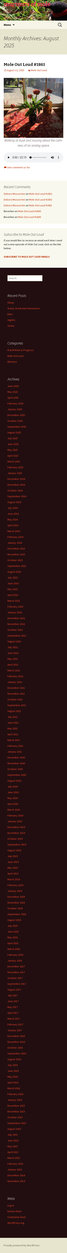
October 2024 (15, 490)
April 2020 (12, 804)
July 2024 (12, 508)
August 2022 (14, 641)
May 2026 (12, 392)
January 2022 (14, 682)
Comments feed (16, 1217)
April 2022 (12, 664)
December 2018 (16, 896)
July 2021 (12, 717)
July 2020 (12, 786)
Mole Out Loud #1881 (40, 205)
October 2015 (15, 1117)
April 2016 (12, 1082)
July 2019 (12, 856)
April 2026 (12, 397)
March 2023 (13, 600)
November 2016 (16, 1042)
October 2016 (15, 1047)
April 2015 (12, 1152)
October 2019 (15, 838)
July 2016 (12, 1065)
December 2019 (16, 827)
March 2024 (13, 531)
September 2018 (16, 914)
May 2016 (12, 1076)
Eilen (10, 314)
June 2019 (13, 862)
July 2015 (12, 1134)
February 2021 (15, 746)
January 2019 (14, 891)
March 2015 (13, 1158)
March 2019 (13, 879)
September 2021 (16, 705)
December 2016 (16, 1036)
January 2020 (14, 821)
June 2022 (13, 653)
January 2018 (14, 960)
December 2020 (16, 757)
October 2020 (15, 769)
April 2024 (12, 525)
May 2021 (12, 728)
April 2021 (12, 734)
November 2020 (16, 763)
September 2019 (16, 844)
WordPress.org (15, 1223)
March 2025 (13, 461)
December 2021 (16, 687)
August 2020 (14, 780)
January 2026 (14, 409)
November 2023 (16, 554)
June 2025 (13, 444)
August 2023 (14, 571)
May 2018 (12, 937)
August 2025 (14, 432)
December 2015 (16, 1105)
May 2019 (12, 867)
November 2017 (16, 972)
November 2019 (16, 833)
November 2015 (16, 1111)
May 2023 (12, 589)
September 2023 (16, 566)
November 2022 (16, 624)
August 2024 (14, 502)
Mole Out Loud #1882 (40, 193)
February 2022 (15, 676)
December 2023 (16, 548)
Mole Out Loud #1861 (24, 64)
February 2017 (15, 1024)
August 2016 (14, 1059)
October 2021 (15, 699)
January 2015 (14, 1169)
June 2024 (13, 513)
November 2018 (16, 902)
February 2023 (15, 606)
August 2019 (14, 850)
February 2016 (15, 1094)
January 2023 (14, 612)
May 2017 (12, 1007)
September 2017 (16, 983)
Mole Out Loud (39, 70)
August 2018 (14, 920)
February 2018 (15, 954)
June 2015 (13, 1140)
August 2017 (14, 989)
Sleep (10, 302)
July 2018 (12, 925)
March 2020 (13, 809)
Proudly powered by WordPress (21, 1245)
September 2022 (16, 635)
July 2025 (12, 438)
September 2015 (16, 1123)
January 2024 (14, 542)
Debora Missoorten (14, 193)
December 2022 (16, 618)
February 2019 (15, 885)
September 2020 (16, 775)
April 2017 (12, 1012)
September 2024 (16, 496)
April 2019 (12, 873)
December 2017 (16, 966)
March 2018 (13, 949)
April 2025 (12, 455)
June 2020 (13, 792)
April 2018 (12, 943)
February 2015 (15, 1163)
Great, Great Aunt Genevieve (23, 308)
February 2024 (15, 537)
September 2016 (16, 1053)
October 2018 (15, 908)
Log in (10, 1205)
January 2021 (14, 751)
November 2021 (16, 693)
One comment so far (18, 167)
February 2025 (15, 467)
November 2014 (16, 1181)
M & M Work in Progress (20, 350)
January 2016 (14, 1100)
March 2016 (13, 1088)
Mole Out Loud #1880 (29, 211)
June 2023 (13, 583)
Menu (7, 25)
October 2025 (15, 421)
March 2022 (13, 670)
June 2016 (13, 1071)
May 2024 (12, 519)
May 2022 (12, 658)
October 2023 (15, 560)
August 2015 (14, 1129)
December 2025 (16, 415)
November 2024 (16, 484)
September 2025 (16, 426)
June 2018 (13, 931)
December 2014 (16, 1175)
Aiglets (11, 320)
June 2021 (13, 722)
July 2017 (12, 995)
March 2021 (13, 740)
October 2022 (15, 629)
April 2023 (12, 595)
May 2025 (12, 450)
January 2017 (14, 1030)
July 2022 (12, 647)
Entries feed (14, 1211)
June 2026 (13, 386)
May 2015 (12, 1146)
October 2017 (15, 978)
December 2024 (16, 479)
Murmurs (12, 361)
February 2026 (15, 403)
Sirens (11, 325)
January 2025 (14, 473)
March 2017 (13, 1018)
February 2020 (15, 815)
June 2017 (13, 1001)
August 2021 (14, 711)
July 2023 (12, 577)
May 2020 (12, 798)
